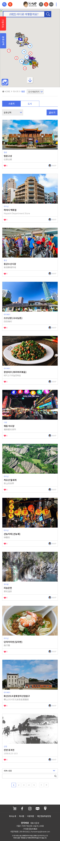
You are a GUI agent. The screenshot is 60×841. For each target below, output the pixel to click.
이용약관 (30, 816)
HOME (7, 91)
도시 (30, 103)
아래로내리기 (30, 81)
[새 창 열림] (14, 808)
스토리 (11, 103)
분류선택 (3, 40)
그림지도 (3, 23)
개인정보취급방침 (44, 816)
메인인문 (4, 82)
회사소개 (12, 816)
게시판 (21, 816)
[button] (22, 41)
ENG (51, 4)
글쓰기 (52, 112)
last (46, 785)
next (41, 785)
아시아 (15, 91)
